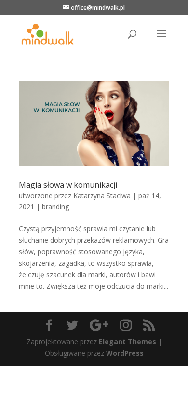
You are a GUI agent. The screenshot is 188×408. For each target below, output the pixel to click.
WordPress (125, 353)
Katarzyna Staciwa (102, 195)
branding (55, 206)
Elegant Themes (127, 341)
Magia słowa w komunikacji (68, 184)
